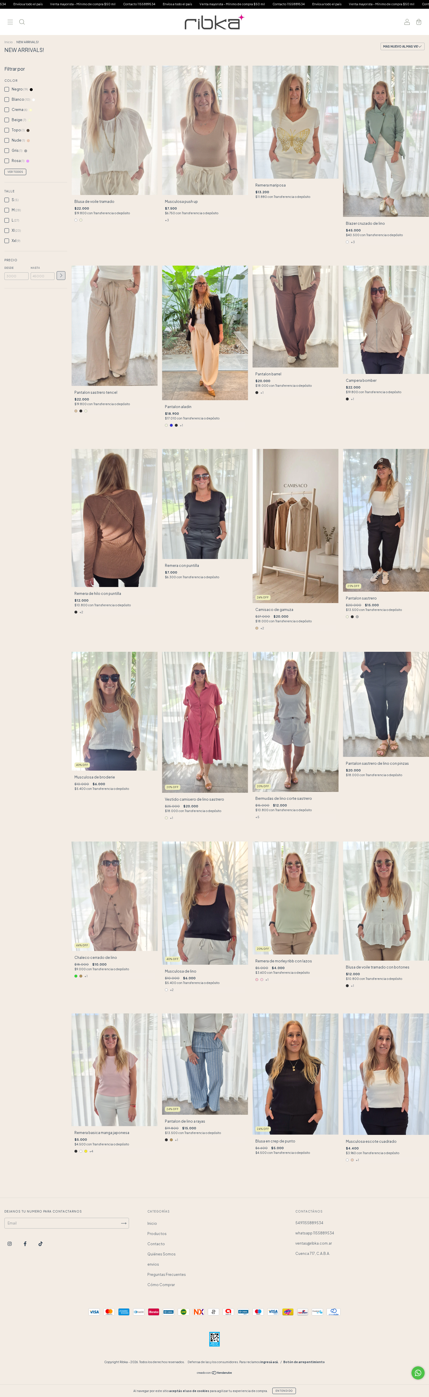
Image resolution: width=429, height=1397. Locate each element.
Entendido (284, 1390)
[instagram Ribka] (9, 1244)
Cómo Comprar (161, 1285)
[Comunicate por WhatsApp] (418, 1372)
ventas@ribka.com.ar (313, 1243)
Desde (9, 267)
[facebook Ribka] (25, 1244)
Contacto (156, 1244)
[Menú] (10, 22)
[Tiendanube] (214, 1373)
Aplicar (61, 275)
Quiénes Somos (161, 1254)
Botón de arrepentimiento (304, 1362)
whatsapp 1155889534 (314, 1233)
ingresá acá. (269, 1362)
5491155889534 (309, 1223)
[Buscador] (22, 22)
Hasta (35, 267)
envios (153, 1264)
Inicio (8, 42)
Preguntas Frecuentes (166, 1274)
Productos (157, 1233)
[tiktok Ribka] (40, 1244)
